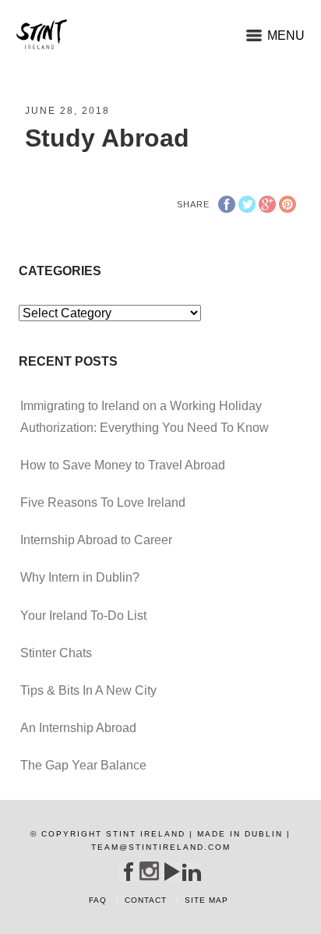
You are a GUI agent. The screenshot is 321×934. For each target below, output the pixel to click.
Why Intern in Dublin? (79, 577)
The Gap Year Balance (83, 765)
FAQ (98, 900)
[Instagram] (149, 871)
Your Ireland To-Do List (83, 615)
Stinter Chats (56, 653)
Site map (206, 900)
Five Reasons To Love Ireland (102, 502)
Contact (146, 900)
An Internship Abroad (78, 727)
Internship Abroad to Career (96, 540)
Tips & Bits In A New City (88, 690)
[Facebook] (128, 871)
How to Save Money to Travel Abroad (122, 465)
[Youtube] (170, 871)
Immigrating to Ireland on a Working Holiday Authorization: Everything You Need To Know (144, 416)
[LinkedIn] (191, 871)
